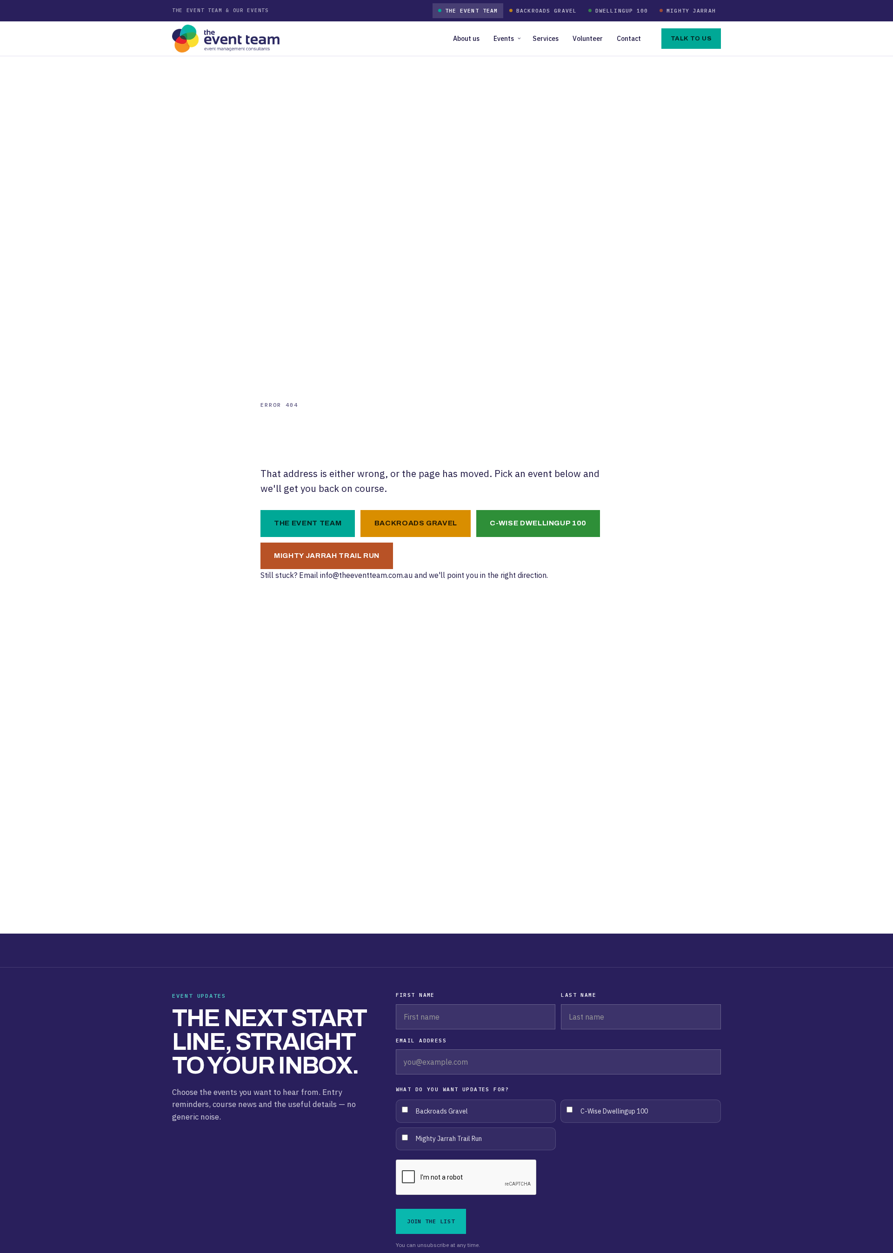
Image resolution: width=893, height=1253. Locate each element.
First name (415, 995)
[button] (506, 38)
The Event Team (471, 10)
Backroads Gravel (546, 10)
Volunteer (588, 38)
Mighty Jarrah (691, 10)
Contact (629, 38)
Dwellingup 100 (621, 10)
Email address (421, 1040)
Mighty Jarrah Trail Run (327, 555)
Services (546, 38)
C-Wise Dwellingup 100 (538, 523)
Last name (578, 995)
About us (466, 38)
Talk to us (691, 38)
